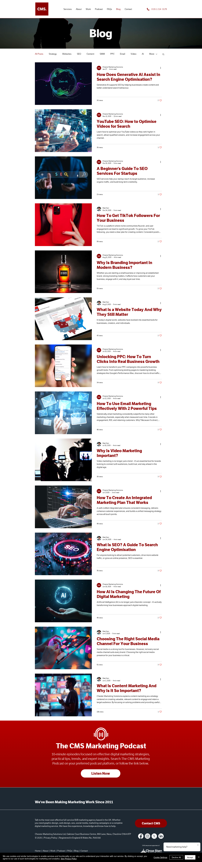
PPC (112, 54)
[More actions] (161, 68)
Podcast (61, 851)
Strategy (53, 54)
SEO (79, 54)
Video (133, 54)
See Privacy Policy (69, 858)
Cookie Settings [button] (160, 857)
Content (90, 54)
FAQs (69, 851)
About (45, 851)
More (151, 54)
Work (52, 851)
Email (122, 54)
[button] (67, 9)
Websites (66, 54)
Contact (84, 851)
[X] (154, 836)
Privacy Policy (50, 838)
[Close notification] (198, 845)
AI (143, 54)
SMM (102, 54)
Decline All (176, 857)
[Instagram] (147, 836)
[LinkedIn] (161, 836)
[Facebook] (140, 836)
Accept (190, 857)
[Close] (198, 857)
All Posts (39, 54)
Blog (76, 851)
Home (38, 851)
